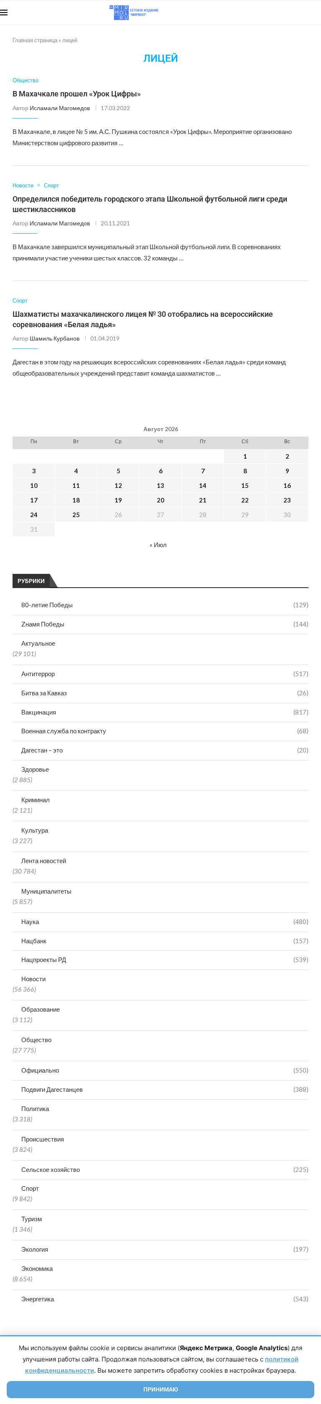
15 (245, 485)
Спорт (30, 1188)
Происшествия (42, 1139)
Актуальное (38, 643)
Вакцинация (164, 712)
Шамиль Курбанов (54, 338)
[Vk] (286, 12)
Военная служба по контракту (164, 731)
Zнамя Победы (164, 624)
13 (160, 485)
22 (245, 500)
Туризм (31, 1218)
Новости (33, 978)
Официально (164, 1070)
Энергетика (164, 1299)
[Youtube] (277, 12)
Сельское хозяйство (164, 1169)
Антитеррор (164, 673)
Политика (35, 1108)
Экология (164, 1249)
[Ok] (304, 12)
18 (76, 500)
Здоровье (35, 769)
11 (76, 485)
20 (160, 500)
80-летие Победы (164, 605)
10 (34, 485)
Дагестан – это (164, 750)
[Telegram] (295, 12)
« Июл (158, 544)
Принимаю (160, 1389)
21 (202, 500)
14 (202, 485)
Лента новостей (43, 860)
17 (34, 500)
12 (118, 485)
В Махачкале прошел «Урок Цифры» (77, 93)
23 (287, 500)
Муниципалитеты (46, 891)
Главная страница (35, 40)
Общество (36, 1039)
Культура (34, 830)
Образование (40, 1009)
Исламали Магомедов (60, 107)
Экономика (37, 1268)
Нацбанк (164, 940)
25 (76, 514)
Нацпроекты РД (164, 959)
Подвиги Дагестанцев (164, 1089)
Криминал (35, 799)
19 (118, 500)
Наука (164, 921)
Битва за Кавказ (164, 693)
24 (34, 514)
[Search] (317, 12)
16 (287, 485)
